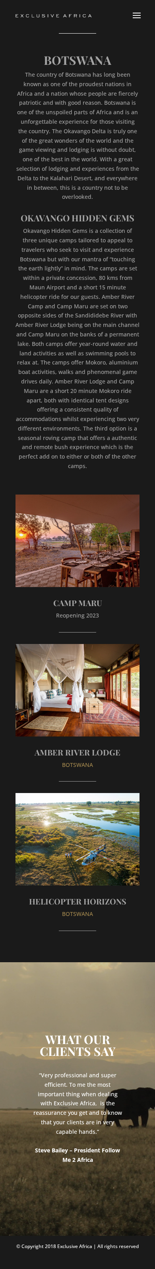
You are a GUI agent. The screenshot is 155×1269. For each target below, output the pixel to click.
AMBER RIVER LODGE (77, 752)
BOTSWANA (77, 765)
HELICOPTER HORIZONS (77, 901)
